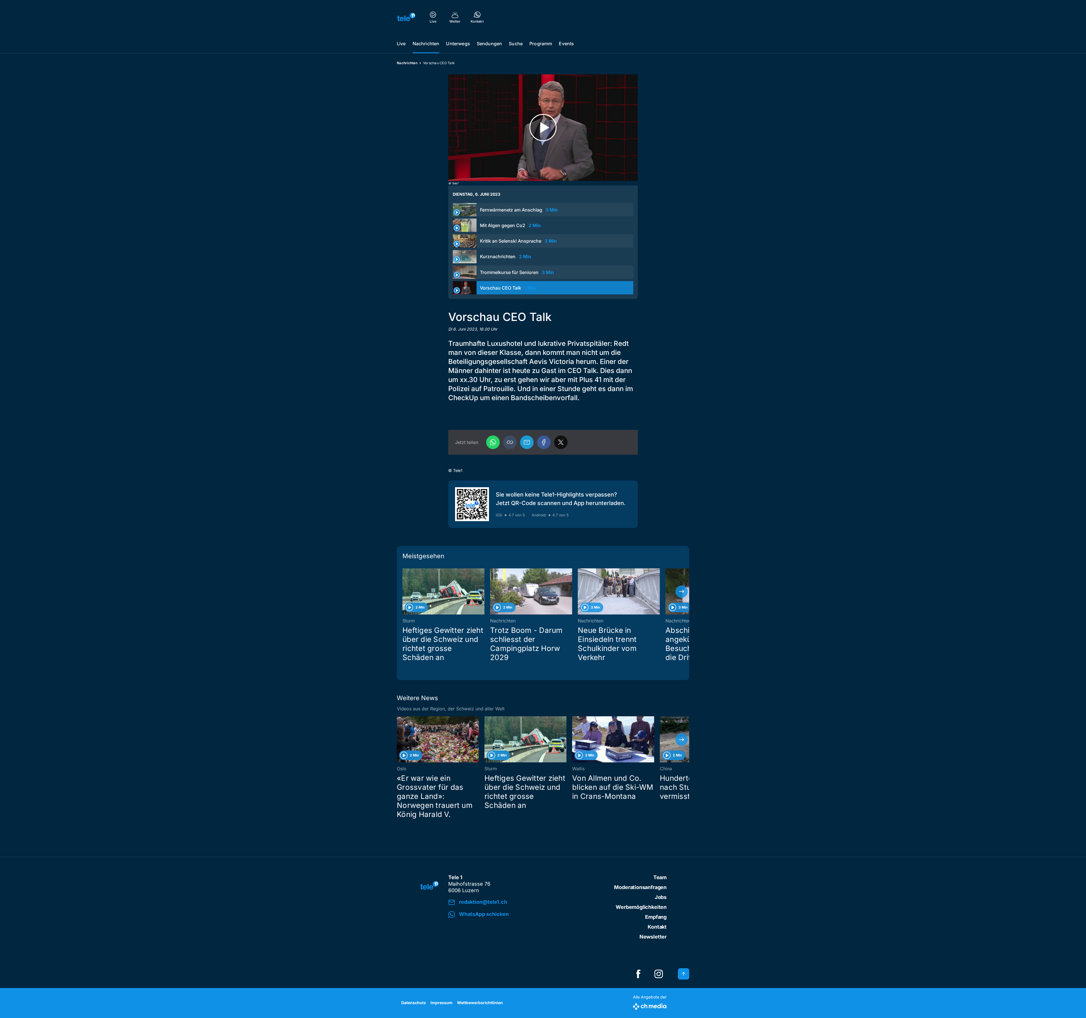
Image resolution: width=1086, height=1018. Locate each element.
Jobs (661, 897)
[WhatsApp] (493, 442)
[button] (510, 442)
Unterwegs (458, 43)
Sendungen (489, 43)
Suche (516, 43)
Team (660, 877)
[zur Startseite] (406, 17)
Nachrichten (426, 43)
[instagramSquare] (658, 974)
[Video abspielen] (543, 127)
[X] (561, 442)
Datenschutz (413, 1002)
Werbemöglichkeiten (641, 907)
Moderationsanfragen (640, 887)
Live (401, 43)
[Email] (527, 442)
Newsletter (653, 937)
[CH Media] (650, 1005)
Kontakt (657, 927)
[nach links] (404, 591)
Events (566, 43)
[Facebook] (544, 442)
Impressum (441, 1002)
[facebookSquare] (638, 974)
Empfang (656, 917)
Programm (540, 43)
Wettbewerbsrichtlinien (480, 1002)
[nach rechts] (681, 591)
